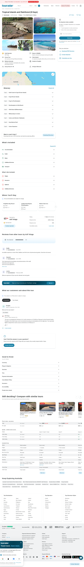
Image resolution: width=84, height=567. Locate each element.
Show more (4, 266)
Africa (5, 498)
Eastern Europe (19, 513)
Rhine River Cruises (32, 507)
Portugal (30, 505)
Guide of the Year (45, 535)
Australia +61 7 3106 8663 (67, 541)
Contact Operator (66, 54)
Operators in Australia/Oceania (9, 484)
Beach (66, 515)
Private (66, 519)
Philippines (18, 502)
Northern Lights (68, 504)
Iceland (29, 498)
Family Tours (63, 484)
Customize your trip (67, 58)
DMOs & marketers (46, 546)
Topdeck (46, 505)
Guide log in (44, 538)
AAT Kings (7, 315)
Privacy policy (61, 42)
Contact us (64, 535)
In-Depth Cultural (68, 509)
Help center (64, 537)
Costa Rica (30, 517)
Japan (17, 498)
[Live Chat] (81, 558)
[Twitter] (26, 557)
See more (22, 464)
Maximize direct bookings (27, 548)
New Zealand (18, 500)
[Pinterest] (33, 557)
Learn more (51, 225)
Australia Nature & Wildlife (54, 481)
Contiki (46, 498)
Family (66, 517)
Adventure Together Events (27, 538)
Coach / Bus (67, 511)
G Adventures (48, 502)
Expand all (51, 88)
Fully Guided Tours (6, 486)
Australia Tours (45, 484)
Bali (4, 515)
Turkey (29, 513)
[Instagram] (30, 557)
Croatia (17, 509)
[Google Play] (77, 557)
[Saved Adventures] (77, 5)
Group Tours (70, 484)
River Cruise (67, 505)
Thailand (17, 505)
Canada (29, 515)
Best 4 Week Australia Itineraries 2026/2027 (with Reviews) (35, 481)
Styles (52, 5)
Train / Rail (67, 513)
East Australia (20, 484)
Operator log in (25, 550)
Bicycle (66, 500)
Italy (29, 502)
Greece (17, 517)
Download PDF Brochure (68, 51)
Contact (73, 5)
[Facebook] (23, 557)
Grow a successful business (28, 543)
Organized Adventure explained (28, 535)
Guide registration (45, 537)
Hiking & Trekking (68, 502)
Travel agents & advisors (47, 543)
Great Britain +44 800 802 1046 (68, 540)
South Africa (6, 513)
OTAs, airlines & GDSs (46, 548)
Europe (5, 504)
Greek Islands (19, 519)
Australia (5, 502)
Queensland (38, 484)
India (5, 519)
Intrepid (46, 504)
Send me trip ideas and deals (9, 555)
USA (29, 519)
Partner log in (45, 550)
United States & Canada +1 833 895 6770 (70, 538)
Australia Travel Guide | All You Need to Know (12, 481)
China (5, 517)
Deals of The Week (65, 5)
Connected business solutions (28, 537)
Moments (57, 5)
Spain (29, 511)
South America (7, 507)
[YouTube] (37, 557)
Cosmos (46, 500)
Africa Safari (67, 507)
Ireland (29, 500)
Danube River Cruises (20, 511)
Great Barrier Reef (16, 486)
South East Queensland (29, 484)
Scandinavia (30, 504)
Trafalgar (47, 507)
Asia (4, 500)
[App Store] (66, 557)
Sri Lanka (18, 504)
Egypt (5, 509)
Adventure (67, 498)
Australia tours (24, 486)
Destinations (46, 5)
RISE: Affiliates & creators (47, 545)
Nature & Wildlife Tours (54, 484)
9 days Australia (64, 481)
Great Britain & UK (19, 515)
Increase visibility (25, 546)
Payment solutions (26, 545)
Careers (6, 537)
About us (4, 535)
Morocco (5, 511)
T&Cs (77, 41)
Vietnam (17, 507)
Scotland (30, 509)
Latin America (6, 505)
